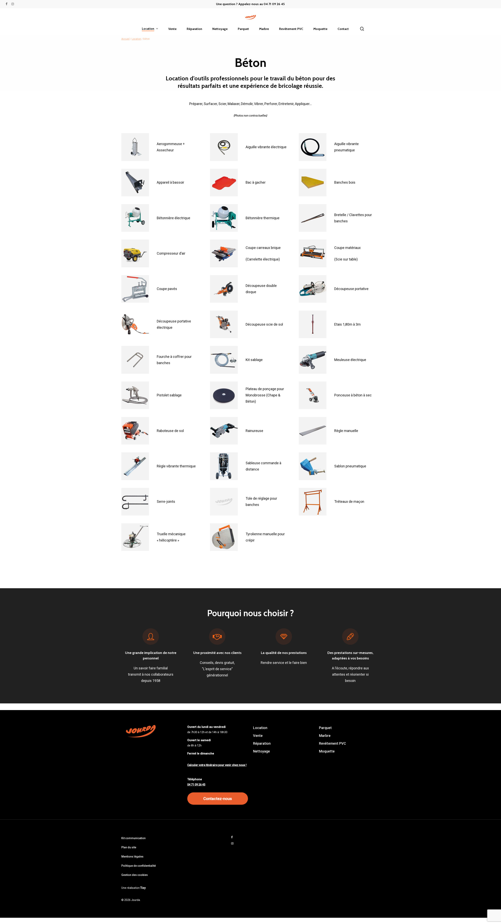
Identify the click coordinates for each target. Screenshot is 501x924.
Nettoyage (261, 751)
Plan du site (128, 847)
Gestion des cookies (134, 874)
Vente (258, 736)
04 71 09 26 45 (196, 784)
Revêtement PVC (332, 743)
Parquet (325, 728)
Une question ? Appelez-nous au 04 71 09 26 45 (250, 4)
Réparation (262, 743)
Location (136, 39)
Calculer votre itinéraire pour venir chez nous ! (217, 765)
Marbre (325, 736)
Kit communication (133, 838)
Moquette (327, 751)
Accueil (125, 39)
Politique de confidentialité (138, 865)
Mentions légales (132, 856)
